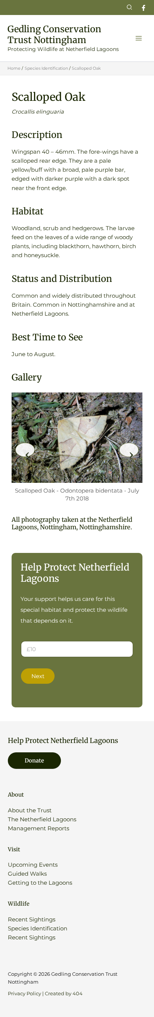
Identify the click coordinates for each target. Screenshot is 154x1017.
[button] (129, 7)
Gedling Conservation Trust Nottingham (54, 34)
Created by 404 (64, 993)
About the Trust (30, 810)
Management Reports (38, 828)
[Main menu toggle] (139, 38)
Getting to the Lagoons (40, 882)
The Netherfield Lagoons (42, 819)
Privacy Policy (24, 993)
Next (37, 676)
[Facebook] (144, 8)
